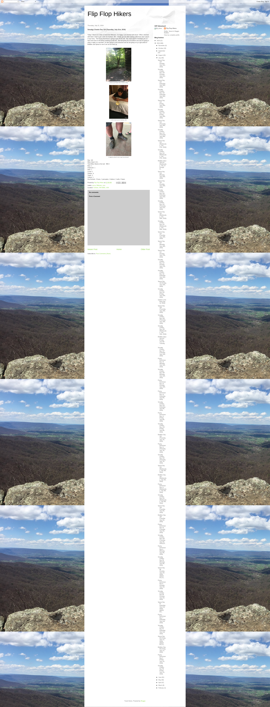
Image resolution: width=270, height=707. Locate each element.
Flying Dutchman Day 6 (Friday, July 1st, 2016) (162, 659)
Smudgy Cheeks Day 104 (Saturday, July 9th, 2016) (162, 406)
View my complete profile (171, 35)
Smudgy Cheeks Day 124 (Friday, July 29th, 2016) (161, 114)
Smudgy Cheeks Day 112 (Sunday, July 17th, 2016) (161, 264)
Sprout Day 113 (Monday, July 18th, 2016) (161, 244)
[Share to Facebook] (123, 183)
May (159, 680)
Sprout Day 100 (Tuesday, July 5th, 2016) (161, 509)
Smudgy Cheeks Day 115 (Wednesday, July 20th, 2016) (162, 225)
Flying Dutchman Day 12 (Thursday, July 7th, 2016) (162, 448)
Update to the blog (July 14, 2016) (162, 301)
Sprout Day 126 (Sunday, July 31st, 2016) (161, 63)
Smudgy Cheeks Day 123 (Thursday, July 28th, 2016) (162, 134)
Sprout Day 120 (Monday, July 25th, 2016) (161, 175)
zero (104, 185)
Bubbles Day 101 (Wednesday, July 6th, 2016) (162, 478)
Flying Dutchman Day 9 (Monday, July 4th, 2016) (162, 550)
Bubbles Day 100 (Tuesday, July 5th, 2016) (162, 518)
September (161, 51)
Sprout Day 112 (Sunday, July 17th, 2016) (161, 254)
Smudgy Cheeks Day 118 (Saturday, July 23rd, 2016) (162, 194)
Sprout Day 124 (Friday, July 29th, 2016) (161, 104)
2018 (158, 40)
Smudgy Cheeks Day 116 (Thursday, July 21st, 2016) (162, 205)
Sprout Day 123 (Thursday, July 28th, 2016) (162, 124)
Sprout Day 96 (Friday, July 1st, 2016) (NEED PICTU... (162, 640)
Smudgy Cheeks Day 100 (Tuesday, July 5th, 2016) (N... (162, 539)
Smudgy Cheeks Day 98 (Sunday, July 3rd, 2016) (161, 595)
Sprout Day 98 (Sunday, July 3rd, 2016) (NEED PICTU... (161, 572)
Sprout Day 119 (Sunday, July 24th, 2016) (161, 184)
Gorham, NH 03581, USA (101, 187)
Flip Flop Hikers (109, 13)
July (159, 58)
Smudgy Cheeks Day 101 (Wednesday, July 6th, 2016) (162, 499)
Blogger (143, 701)
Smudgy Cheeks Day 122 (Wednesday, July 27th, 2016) (162, 154)
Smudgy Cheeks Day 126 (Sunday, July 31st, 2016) (161, 73)
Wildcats (99, 185)
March (160, 685)
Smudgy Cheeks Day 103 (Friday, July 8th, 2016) (161, 428)
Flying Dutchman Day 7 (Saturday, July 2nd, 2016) (162, 619)
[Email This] (117, 183)
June (160, 677)
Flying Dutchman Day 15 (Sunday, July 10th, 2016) (162, 384)
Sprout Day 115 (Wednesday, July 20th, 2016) (162, 215)
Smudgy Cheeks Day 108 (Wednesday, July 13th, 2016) (162, 330)
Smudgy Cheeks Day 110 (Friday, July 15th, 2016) (161, 293)
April (160, 682)
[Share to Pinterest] (125, 183)
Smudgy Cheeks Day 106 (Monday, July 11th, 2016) (161, 373)
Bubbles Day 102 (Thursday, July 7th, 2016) (162, 438)
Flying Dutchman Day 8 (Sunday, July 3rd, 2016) (162, 584)
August (160, 55)
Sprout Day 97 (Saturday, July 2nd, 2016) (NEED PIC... (162, 607)
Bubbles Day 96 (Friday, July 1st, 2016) (162, 649)
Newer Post (92, 249)
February (161, 688)
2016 (158, 43)
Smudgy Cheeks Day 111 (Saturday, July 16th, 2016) (162, 275)
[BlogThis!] (119, 183)
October (161, 48)
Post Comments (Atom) (103, 253)
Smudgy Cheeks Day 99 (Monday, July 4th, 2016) (161, 561)
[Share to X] (121, 183)
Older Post (145, 249)
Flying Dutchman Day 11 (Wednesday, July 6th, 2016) (162, 488)
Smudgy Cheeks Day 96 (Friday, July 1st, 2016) (161, 670)
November (161, 45)
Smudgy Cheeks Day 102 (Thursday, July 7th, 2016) (162, 459)
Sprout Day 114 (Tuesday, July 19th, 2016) (161, 235)
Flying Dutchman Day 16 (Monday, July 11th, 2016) (162, 363)
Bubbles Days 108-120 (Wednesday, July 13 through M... (162, 165)
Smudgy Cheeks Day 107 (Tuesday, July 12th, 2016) (161, 352)
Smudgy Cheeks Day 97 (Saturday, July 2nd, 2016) (162, 629)
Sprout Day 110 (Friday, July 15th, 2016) (162, 284)
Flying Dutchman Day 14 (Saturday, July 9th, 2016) (162, 395)
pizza (94, 185)
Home (119, 249)
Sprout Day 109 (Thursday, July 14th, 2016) (162, 309)
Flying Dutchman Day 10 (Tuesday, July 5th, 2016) (162, 528)
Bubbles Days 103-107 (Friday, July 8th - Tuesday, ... (162, 341)
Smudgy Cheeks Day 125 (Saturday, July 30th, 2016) (162, 94)
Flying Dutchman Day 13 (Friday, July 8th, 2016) (162, 417)
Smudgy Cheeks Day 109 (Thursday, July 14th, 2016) (162, 319)
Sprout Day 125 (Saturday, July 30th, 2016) (162, 84)
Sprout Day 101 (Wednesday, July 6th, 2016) (162, 469)
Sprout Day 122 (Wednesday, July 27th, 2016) (162, 144)
